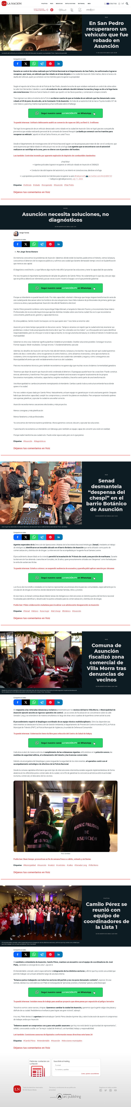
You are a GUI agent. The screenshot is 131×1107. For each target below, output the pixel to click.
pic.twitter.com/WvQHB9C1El (100, 176)
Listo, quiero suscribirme (90, 1073)
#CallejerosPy (80, 176)
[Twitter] (105, 1090)
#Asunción (58, 185)
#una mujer (44, 611)
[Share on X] (26, 64)
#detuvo (34, 611)
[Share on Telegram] (42, 64)
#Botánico (66, 611)
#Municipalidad (29, 865)
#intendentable (43, 1041)
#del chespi (55, 611)
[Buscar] (127, 3)
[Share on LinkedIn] (58, 64)
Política (106, 898)
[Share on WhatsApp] (34, 64)
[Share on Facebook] (18, 64)
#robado (36, 185)
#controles (60, 865)
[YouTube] (115, 1090)
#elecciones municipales (72, 1041)
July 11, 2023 (77, 179)
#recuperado (47, 185)
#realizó (51, 865)
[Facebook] (100, 1090)
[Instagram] (110, 1090)
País (106, 17)
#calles (70, 865)
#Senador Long (81, 865)
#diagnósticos (40, 441)
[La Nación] (12, 3)
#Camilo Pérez (29, 1041)
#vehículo (27, 185)
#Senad (26, 611)
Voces (65, 208)
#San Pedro (69, 185)
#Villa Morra (93, 865)
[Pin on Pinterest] (50, 64)
